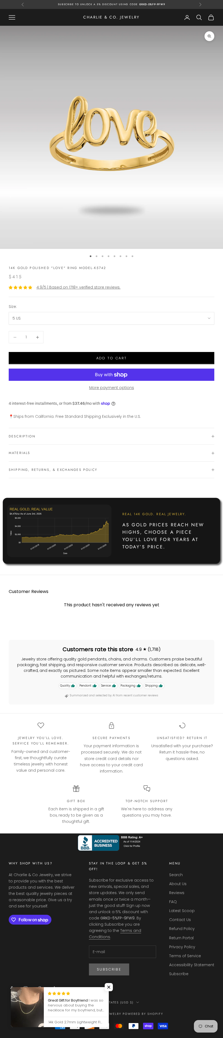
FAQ (173, 901)
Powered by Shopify (143, 1014)
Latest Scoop (182, 910)
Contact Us (180, 919)
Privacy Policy (182, 947)
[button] (109, 987)
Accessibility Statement (191, 965)
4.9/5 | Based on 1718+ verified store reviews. (78, 287)
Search (176, 875)
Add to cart (111, 358)
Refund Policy (182, 928)
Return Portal (181, 938)
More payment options (111, 387)
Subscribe (109, 969)
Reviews (176, 892)
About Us (178, 883)
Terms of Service (185, 956)
